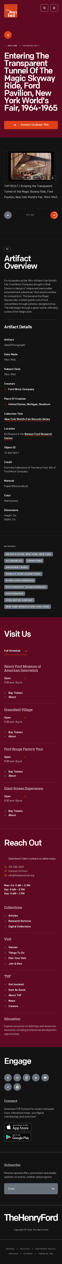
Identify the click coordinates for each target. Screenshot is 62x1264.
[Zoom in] (27, 177)
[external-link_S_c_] (31, 875)
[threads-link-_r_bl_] (26, 1077)
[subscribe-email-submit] (52, 1188)
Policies (25, 1249)
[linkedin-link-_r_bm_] (36, 1077)
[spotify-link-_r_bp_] (17, 1087)
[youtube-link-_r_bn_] (45, 1077)
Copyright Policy (45, 1249)
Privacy (13, 1254)
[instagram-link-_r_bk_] (17, 1077)
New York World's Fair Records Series (27, 419)
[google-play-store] (17, 1137)
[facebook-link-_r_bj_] (8, 1077)
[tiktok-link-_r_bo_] (8, 1087)
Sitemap (28, 1254)
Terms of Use (45, 1254)
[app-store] (17, 1127)
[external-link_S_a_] (31, 867)
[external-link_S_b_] (31, 871)
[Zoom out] (36, 177)
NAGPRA (10, 1249)
